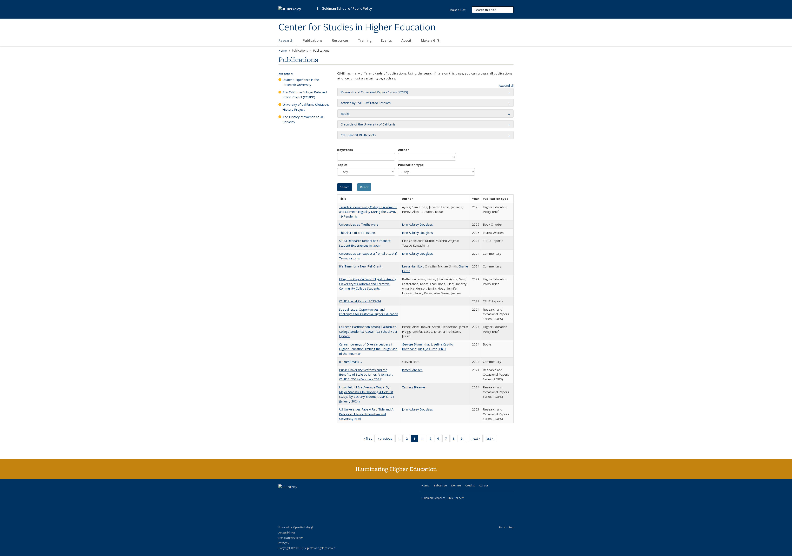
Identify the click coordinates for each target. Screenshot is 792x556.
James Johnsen (412, 370)
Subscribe (440, 485)
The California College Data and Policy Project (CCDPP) (305, 94)
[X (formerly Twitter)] (282, 494)
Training (365, 40)
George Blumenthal (415, 344)
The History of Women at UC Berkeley (303, 119)
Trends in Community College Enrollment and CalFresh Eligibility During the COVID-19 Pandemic (368, 211)
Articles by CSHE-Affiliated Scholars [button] (366, 103)
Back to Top (506, 527)
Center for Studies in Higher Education (357, 27)
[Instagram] (306, 494)
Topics (342, 165)
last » (491, 439)
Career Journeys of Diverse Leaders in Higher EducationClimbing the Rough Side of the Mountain (368, 349)
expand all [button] (506, 85)
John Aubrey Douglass (417, 224)
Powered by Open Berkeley (295, 527)
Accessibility (286, 532)
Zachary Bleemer (414, 387)
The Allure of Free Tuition (357, 233)
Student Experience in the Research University (301, 82)
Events (387, 40)
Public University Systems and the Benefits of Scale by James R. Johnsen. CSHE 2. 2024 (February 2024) (366, 374)
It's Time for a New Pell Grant (360, 266)
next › (477, 439)
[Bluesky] (314, 494)
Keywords (345, 150)
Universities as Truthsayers (358, 224)
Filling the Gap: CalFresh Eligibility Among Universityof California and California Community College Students (367, 283)
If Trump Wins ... (350, 362)
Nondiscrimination (290, 537)
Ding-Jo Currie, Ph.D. (432, 349)
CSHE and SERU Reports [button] (358, 135)
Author (403, 150)
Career (483, 485)
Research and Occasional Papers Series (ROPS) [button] (374, 92)
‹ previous (386, 439)
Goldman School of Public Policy (347, 8)
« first (369, 439)
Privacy (283, 543)
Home (282, 50)
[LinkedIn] (290, 494)
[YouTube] (298, 494)
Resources (340, 40)
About (406, 40)
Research (286, 40)
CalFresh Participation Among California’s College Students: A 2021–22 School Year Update (368, 331)
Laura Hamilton (412, 266)
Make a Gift (430, 40)
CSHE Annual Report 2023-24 (360, 301)
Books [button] (345, 113)
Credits (470, 485)
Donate (456, 485)
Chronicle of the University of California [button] (368, 124)
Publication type (411, 165)
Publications (313, 40)
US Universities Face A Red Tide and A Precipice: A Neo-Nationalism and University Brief (366, 414)
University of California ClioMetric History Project (306, 106)
